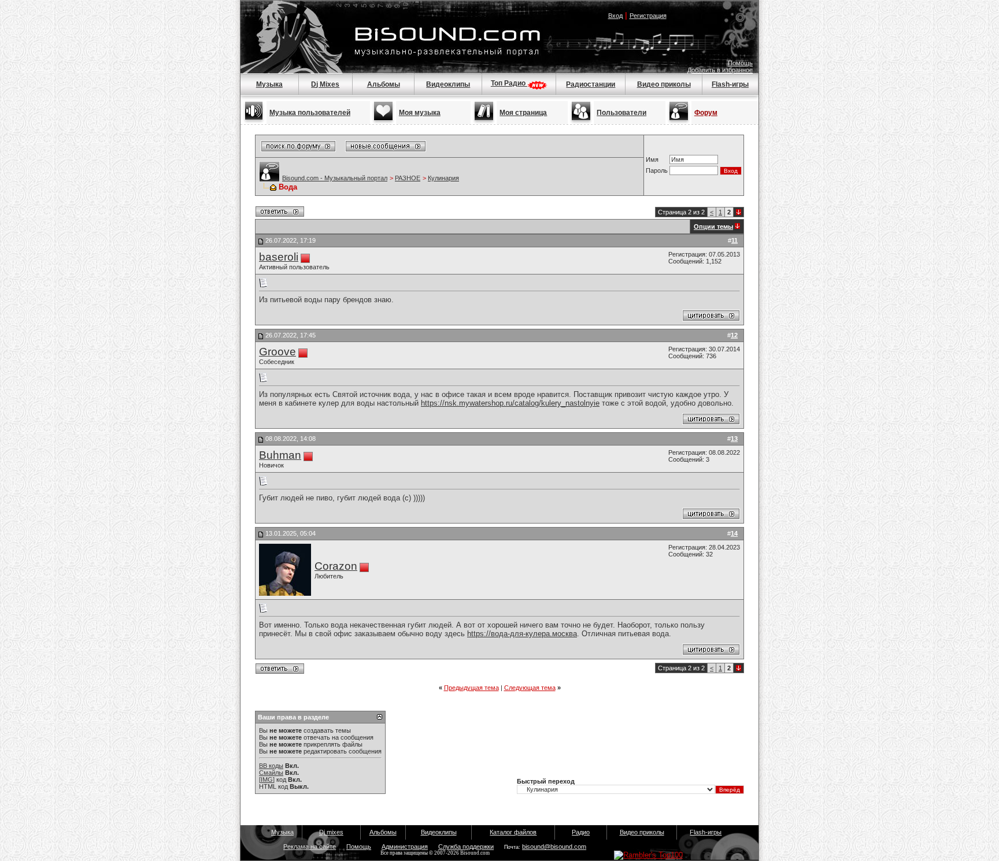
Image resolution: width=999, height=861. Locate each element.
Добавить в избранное (720, 69)
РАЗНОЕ (407, 178)
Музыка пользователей (309, 113)
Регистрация (648, 15)
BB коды (271, 765)
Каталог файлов (513, 832)
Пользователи (621, 113)
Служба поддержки (466, 846)
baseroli (278, 257)
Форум (705, 113)
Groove (277, 352)
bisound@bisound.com (554, 846)
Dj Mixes (325, 84)
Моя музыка (420, 113)
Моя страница (523, 113)
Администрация (405, 846)
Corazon (335, 566)
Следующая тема (530, 687)
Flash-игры (730, 84)
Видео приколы (664, 84)
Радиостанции (590, 84)
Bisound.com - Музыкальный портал (334, 178)
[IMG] (267, 779)
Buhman (280, 455)
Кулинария (443, 178)
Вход (615, 15)
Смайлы (271, 772)
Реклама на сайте (309, 846)
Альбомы (383, 84)
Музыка (269, 84)
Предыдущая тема (471, 687)
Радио (581, 832)
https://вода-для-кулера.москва (522, 633)
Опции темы (713, 226)
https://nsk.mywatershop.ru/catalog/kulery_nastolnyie (510, 403)
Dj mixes (331, 832)
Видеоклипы (448, 84)
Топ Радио (509, 83)
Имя (652, 159)
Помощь (740, 63)
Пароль (657, 170)
